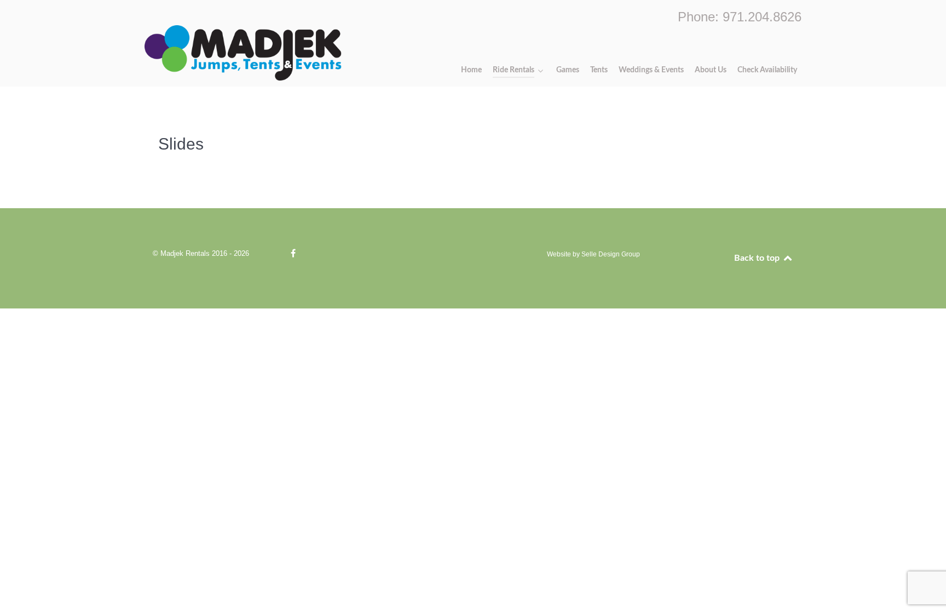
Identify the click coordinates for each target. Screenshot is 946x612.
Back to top (758, 258)
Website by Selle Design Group (593, 254)
